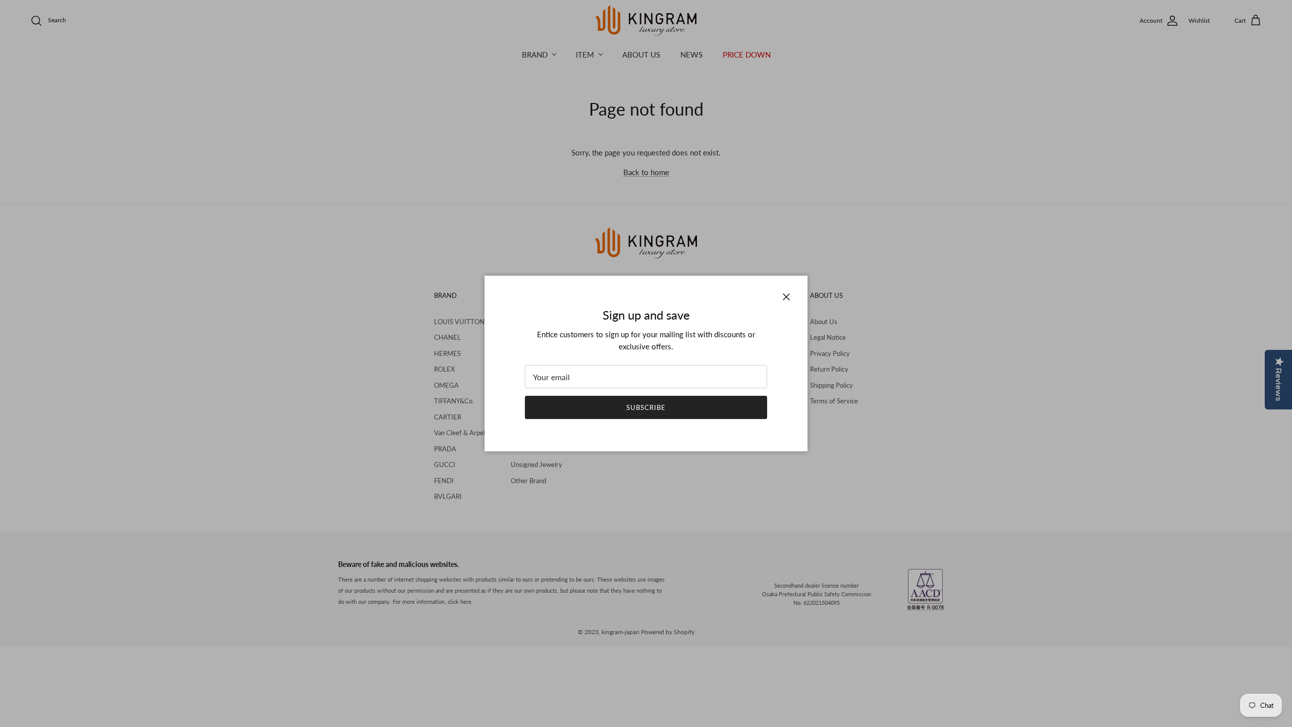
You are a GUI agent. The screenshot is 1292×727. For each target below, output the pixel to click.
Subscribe (646, 407)
